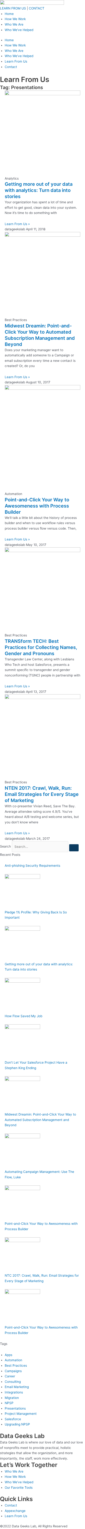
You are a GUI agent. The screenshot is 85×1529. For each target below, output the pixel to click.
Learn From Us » (17, 224)
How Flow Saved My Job (23, 1016)
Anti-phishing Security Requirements (32, 865)
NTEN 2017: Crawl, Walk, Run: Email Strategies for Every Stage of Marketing (42, 794)
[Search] (74, 847)
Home (9, 14)
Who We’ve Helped (19, 30)
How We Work (15, 19)
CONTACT (36, 8)
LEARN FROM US (13, 8)
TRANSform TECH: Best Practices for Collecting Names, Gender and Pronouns (41, 647)
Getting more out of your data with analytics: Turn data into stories (38, 190)
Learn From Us (16, 61)
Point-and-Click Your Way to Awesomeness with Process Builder (37, 506)
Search (5, 846)
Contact (11, 67)
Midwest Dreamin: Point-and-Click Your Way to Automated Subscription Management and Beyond (40, 1119)
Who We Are (14, 24)
